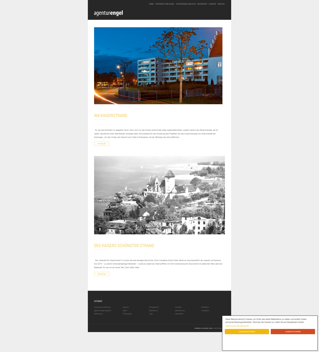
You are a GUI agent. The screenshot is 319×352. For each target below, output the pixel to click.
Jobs (210, 28)
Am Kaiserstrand (110, 115)
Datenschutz (180, 310)
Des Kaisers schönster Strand (124, 245)
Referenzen (202, 4)
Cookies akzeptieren (247, 332)
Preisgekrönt (213, 15)
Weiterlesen (102, 144)
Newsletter (179, 314)
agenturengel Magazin (186, 4)
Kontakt (221, 4)
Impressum (198, 328)
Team (211, 24)
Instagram (205, 310)
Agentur (212, 4)
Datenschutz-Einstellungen (237, 325)
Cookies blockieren (293, 332)
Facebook (205, 307)
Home (151, 4)
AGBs (210, 328)
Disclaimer (205, 328)
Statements (213, 19)
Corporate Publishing (164, 4)
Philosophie (213, 11)
